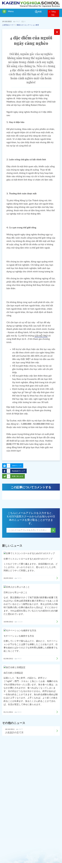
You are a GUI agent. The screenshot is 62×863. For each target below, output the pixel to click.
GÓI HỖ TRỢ (41, 336)
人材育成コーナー (8, 25)
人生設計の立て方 (14, 732)
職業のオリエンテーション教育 (28, 25)
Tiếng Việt (53, 13)
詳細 (57, 731)
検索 (40, 12)
